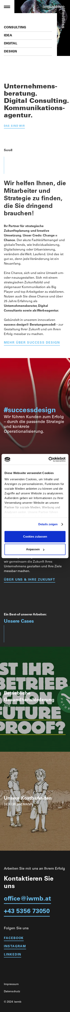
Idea (8, 35)
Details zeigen (48, 524)
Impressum (11, 984)
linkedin (12, 954)
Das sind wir (14, 126)
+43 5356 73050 (27, 912)
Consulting (15, 27)
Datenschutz (12, 991)
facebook (14, 938)
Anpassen (33, 549)
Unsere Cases (19, 621)
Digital (10, 43)
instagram (15, 946)
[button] (7, 7)
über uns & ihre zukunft (29, 579)
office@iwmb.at (27, 899)
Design (10, 51)
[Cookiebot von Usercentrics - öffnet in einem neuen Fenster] (49, 459)
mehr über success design (32, 342)
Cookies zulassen (35, 536)
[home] (48, 7)
